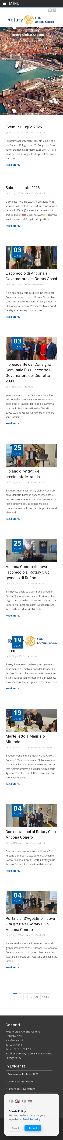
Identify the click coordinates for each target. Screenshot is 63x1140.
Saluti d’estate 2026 (23, 188)
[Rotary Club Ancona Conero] (27, 19)
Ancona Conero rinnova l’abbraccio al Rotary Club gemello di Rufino (28, 572)
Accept (33, 1128)
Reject (15, 1128)
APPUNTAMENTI (37, 132)
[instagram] (54, 11)
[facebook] (50, 11)
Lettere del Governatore (21, 1088)
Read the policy (32, 1119)
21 (36, 996)
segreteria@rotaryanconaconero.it (32, 1053)
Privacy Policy (13, 1057)
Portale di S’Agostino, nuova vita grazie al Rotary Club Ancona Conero (30, 924)
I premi (12, 651)
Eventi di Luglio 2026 (24, 127)
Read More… (13, 164)
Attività (31, 386)
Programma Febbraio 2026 (23, 1074)
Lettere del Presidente (20, 1081)
